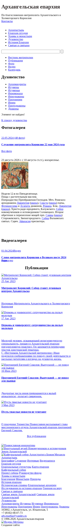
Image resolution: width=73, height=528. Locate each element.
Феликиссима (9, 205)
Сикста (44, 202)
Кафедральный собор (13, 469)
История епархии (11, 482)
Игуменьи (14, 90)
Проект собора (9, 472)
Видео (11, 66)
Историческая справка (14, 485)
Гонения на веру (52, 488)
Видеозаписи (47, 460)
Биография (7, 460)
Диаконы (13, 108)
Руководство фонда (30, 472)
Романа (47, 205)
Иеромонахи (15, 93)
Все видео (7, 260)
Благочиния (8, 479)
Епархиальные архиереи (42, 485)
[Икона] (14, 187)
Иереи (11, 102)
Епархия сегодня (18, 33)
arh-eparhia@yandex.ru (14, 515)
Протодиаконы (16, 105)
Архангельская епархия (30, 7)
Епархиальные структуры (16, 466)
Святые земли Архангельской (18, 494)
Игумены (13, 87)
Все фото (6, 151)
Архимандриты (17, 84)
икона (34, 202)
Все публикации (36, 436)
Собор (59, 209)
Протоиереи (15, 99)
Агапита (25, 205)
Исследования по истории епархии (21, 488)
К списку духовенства (14, 120)
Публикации (15, 60)
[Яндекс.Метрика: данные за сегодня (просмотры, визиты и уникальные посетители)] (12, 522)
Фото (11, 63)
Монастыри (22, 479)
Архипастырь (16, 30)
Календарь (14, 69)
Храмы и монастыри (20, 36)
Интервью (33, 460)
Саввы (49, 215)
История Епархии (18, 42)
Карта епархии (40, 466)
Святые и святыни (19, 45)
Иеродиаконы (16, 96)
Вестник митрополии (20, 57)
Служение (20, 460)
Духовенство (15, 39)
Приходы (35, 479)
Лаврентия (23, 202)
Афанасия (25, 221)
